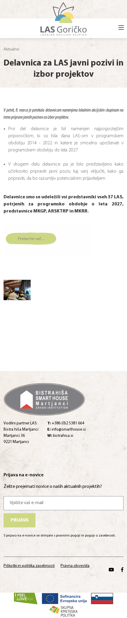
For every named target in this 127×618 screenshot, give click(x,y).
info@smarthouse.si (66, 429)
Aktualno (11, 49)
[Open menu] (121, 28)
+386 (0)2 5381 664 (65, 423)
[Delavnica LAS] (17, 291)
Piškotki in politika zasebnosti (29, 566)
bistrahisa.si (60, 436)
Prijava (20, 520)
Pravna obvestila (75, 566)
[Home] (63, 18)
